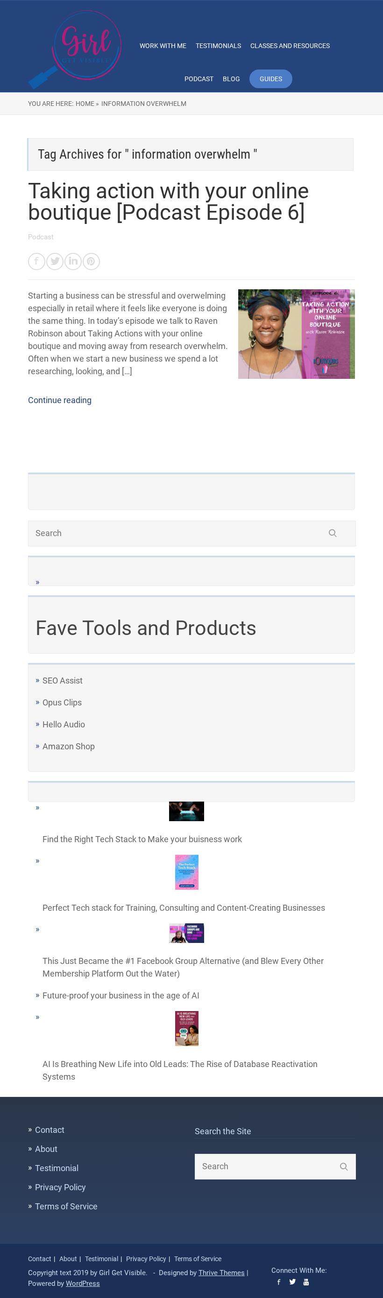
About (46, 1149)
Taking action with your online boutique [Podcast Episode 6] (168, 201)
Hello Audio (64, 724)
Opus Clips (62, 702)
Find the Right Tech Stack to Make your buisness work (142, 839)
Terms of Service (66, 1206)
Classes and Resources (290, 45)
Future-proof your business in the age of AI (121, 995)
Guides (271, 79)
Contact (49, 1130)
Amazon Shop (69, 746)
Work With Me (163, 45)
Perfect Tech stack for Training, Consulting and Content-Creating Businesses (184, 908)
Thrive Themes (222, 1273)
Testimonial (56, 1168)
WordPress (83, 1283)
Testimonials (218, 45)
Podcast (198, 79)
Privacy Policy (60, 1187)
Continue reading (60, 400)
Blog (231, 79)
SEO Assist (63, 680)
